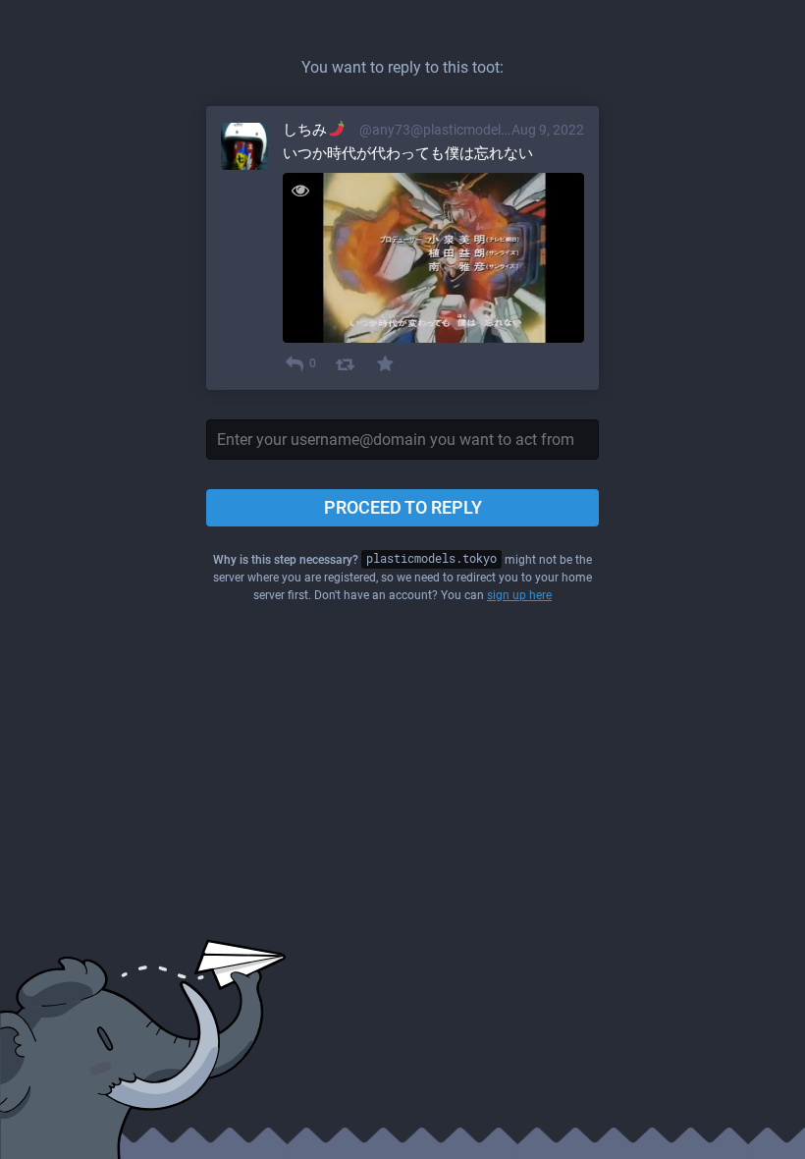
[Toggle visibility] (300, 190)
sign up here (519, 595)
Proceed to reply (403, 507)
